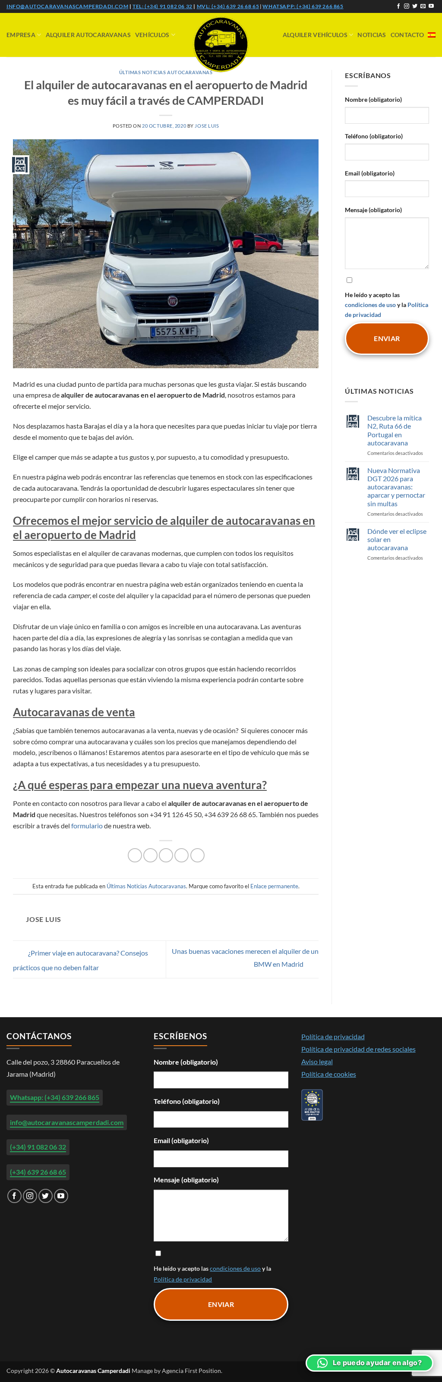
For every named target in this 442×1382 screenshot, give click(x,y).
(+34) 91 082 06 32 (38, 1147)
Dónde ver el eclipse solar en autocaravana (396, 539)
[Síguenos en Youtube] (431, 6)
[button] (369, 1363)
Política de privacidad (183, 1279)
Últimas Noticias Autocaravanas (166, 72)
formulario (87, 825)
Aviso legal (317, 1061)
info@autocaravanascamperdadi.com (67, 6)
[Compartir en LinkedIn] (197, 855)
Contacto (407, 34)
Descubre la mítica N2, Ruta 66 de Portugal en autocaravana (394, 430)
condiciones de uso (370, 304)
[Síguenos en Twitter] (414, 6)
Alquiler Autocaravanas (88, 34)
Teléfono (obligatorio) (374, 136)
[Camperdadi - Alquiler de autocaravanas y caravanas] (221, 44)
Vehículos (152, 34)
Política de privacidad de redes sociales (358, 1049)
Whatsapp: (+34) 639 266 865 (302, 6)
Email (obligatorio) (370, 173)
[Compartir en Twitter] (150, 855)
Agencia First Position (191, 1370)
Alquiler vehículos (315, 34)
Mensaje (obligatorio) (373, 209)
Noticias (371, 34)
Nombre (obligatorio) (373, 99)
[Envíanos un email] (423, 6)
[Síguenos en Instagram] (406, 6)
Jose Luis (207, 125)
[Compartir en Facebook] (135, 855)
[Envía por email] (166, 855)
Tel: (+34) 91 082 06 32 (163, 6)
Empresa (20, 34)
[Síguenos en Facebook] (398, 6)
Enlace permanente (274, 886)
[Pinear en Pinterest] (181, 855)
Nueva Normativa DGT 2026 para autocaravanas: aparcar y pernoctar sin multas (396, 487)
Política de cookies (328, 1074)
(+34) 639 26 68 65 (38, 1172)
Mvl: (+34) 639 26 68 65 (228, 6)
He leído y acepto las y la (386, 304)
